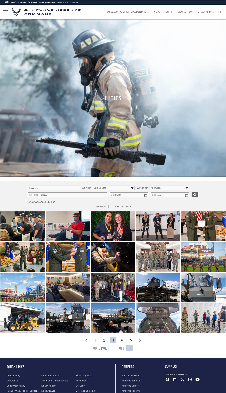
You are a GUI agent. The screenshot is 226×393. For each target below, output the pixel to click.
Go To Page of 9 (109, 348)
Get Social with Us (176, 374)
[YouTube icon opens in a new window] (197, 379)
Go (129, 348)
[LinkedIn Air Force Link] (174, 379)
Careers (128, 366)
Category (143, 188)
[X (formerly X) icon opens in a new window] (182, 379)
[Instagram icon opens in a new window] (190, 379)
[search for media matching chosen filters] (195, 194)
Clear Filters (100, 206)
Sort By (86, 188)
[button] (67, 2)
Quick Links (15, 366)
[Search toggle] (220, 11)
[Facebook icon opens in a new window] (167, 379)
